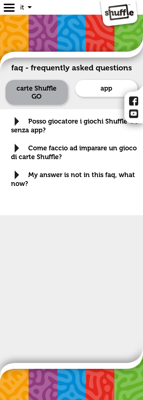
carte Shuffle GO (36, 92)
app (106, 88)
